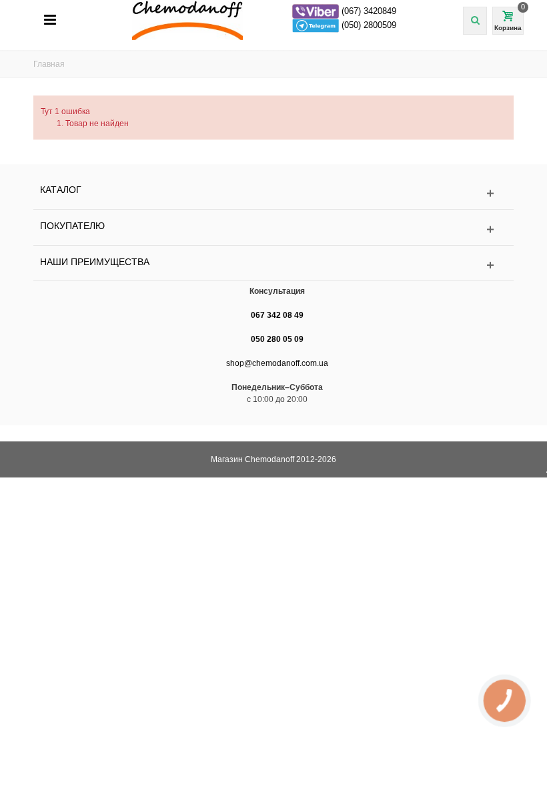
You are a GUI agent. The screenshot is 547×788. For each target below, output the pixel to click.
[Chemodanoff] (280, 19)
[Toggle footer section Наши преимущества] (273, 265)
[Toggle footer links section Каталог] (273, 193)
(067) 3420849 (369, 11)
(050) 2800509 (369, 25)
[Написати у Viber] (317, 11)
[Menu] (50, 20)
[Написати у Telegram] (317, 25)
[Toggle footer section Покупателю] (273, 229)
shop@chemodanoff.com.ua (277, 363)
